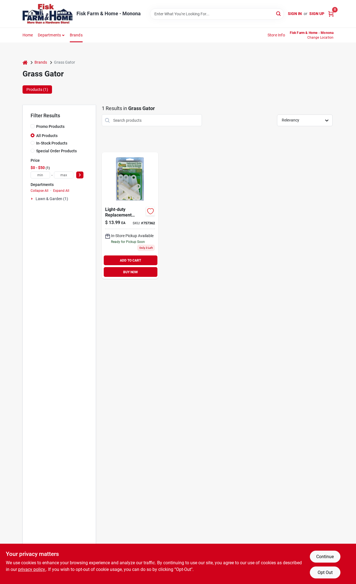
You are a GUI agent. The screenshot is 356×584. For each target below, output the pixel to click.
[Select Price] (79, 175)
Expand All (61, 191)
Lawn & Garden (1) (52, 199)
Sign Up (316, 13)
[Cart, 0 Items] (331, 14)
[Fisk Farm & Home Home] (48, 14)
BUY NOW (130, 272)
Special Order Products (56, 151)
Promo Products (50, 126)
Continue (325, 556)
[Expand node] (32, 199)
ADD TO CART (130, 260)
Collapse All (39, 191)
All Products (47, 135)
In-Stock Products (51, 143)
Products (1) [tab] (37, 89)
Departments (49, 35)
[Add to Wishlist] (150, 211)
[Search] (279, 13)
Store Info (276, 35)
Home (28, 35)
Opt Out (325, 572)
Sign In (295, 13)
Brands (76, 35)
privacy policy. (32, 569)
